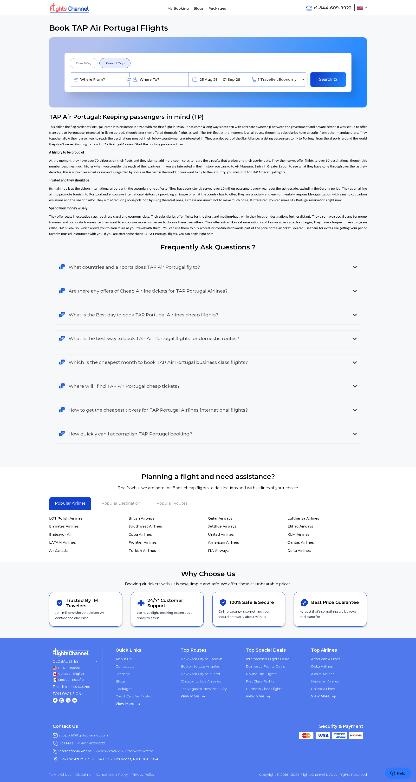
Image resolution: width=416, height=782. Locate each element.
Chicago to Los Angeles (201, 681)
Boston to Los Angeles (200, 666)
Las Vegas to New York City (204, 689)
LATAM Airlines (62, 542)
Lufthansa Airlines (303, 518)
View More (125, 704)
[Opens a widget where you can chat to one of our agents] (398, 774)
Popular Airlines (70, 503)
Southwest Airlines (145, 526)
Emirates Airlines (64, 526)
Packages (217, 8)
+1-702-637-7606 (109, 751)
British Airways (142, 518)
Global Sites (65, 662)
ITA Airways (218, 550)
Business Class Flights (264, 689)
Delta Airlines (299, 550)
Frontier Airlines (143, 542)
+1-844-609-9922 (91, 743)
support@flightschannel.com (83, 735)
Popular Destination (121, 503)
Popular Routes (171, 503)
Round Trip (114, 63)
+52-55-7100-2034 (138, 751)
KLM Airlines (298, 534)
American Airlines (223, 542)
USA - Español (69, 668)
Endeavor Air (60, 534)
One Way (83, 63)
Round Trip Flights (261, 674)
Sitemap (123, 674)
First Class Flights (260, 681)
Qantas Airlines (300, 542)
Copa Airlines (140, 534)
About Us (123, 659)
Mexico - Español (71, 680)
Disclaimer (84, 774)
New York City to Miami (200, 674)
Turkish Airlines (142, 550)
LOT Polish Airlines (66, 518)
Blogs (199, 8)
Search (326, 79)
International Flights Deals (267, 659)
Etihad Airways (300, 526)
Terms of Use (60, 774)
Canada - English (71, 673)
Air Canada (58, 550)
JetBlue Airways (222, 526)
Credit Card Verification (135, 696)
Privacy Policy (142, 774)
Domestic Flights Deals (265, 666)
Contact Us (125, 666)
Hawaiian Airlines (325, 681)
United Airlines (221, 534)
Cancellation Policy (112, 774)
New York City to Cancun (201, 659)
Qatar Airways (220, 518)
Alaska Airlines (322, 674)
